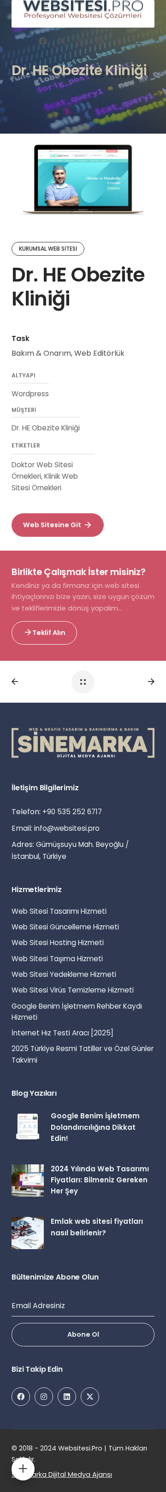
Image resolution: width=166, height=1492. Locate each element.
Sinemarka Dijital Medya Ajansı (62, 1474)
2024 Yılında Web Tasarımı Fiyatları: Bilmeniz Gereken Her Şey (100, 1180)
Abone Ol (83, 1334)
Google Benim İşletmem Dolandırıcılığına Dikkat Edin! (95, 1127)
